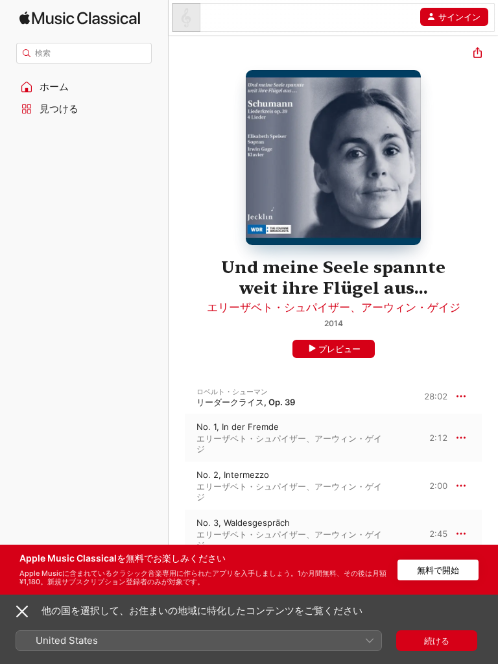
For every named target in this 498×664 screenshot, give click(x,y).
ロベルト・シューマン (232, 391)
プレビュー (339, 349)
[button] (84, 87)
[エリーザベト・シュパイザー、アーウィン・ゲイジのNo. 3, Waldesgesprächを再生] (177, 533)
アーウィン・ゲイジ (410, 307)
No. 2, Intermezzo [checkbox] (232, 474)
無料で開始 (438, 570)
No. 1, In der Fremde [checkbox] (237, 426)
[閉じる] (22, 611)
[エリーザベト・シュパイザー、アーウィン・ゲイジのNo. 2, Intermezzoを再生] (177, 485)
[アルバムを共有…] (477, 54)
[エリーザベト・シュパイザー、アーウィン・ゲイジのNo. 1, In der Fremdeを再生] (177, 438)
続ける (436, 640)
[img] (79, 18)
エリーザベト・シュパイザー (278, 307)
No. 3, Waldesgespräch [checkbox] (243, 522)
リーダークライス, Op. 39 (245, 402)
